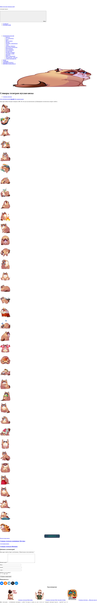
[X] (12, 583)
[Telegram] (9, 583)
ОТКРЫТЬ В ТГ (52, 536)
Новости (8, 37)
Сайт (1, 570)
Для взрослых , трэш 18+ (12, 57)
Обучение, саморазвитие (12, 43)
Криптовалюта (9, 48)
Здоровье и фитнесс (10, 46)
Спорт (7, 44)
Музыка (7, 42)
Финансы (8, 55)
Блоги (7, 39)
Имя (1, 564)
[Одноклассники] (5, 583)
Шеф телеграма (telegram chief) (7, 6)
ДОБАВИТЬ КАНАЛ (8, 62)
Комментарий (3, 562)
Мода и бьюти (9, 41)
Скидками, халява (10, 53)
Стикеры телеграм (7, 96)
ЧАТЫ (4, 60)
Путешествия (9, 51)
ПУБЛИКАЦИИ (7, 25)
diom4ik (12, 99)
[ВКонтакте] (1, 583)
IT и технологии (10, 38)
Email (1, 567)
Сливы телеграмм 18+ (11, 58)
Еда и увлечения (10, 49)
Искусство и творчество (11, 47)
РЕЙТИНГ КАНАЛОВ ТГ (9, 63)
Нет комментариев (19, 99)
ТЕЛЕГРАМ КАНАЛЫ (8, 35)
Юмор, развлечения (10, 56)
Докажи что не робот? (5, 572)
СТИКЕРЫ (5, 61)
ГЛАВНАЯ (5, 23)
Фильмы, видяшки (10, 52)
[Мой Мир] (16, 583)
